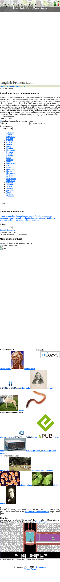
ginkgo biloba (26, 485)
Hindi (8, 161)
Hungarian (10, 163)
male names (29, 216)
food (24, 218)
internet (28, 220)
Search (44, 8)
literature (35, 220)
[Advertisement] (30, 46)
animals (29, 218)
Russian (9, 182)
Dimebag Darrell (33, 451)
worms (21, 410)
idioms (52, 218)
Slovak (9, 186)
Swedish (10, 190)
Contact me (41, 567)
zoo (7, 470)
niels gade (25, 388)
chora (2, 470)
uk (20, 218)
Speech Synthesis (7, 230)
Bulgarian (10, 137)
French (9, 154)
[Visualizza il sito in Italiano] (56, 4)
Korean (9, 171)
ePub (34, 437)
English (9, 148)
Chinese (9, 140)
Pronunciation (19, 86)
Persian (9, 175)
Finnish (9, 152)
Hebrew (9, 160)
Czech (9, 142)
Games (36, 8)
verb (7, 220)
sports (46, 218)
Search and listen (38, 124)
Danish (9, 144)
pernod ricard (6, 437)
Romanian (10, 181)
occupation (38, 218)
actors (49, 216)
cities (10, 218)
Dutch (9, 146)
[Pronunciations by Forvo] (50, 357)
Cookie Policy (30, 569)
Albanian (10, 133)
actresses (4, 218)
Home (2, 86)
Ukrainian (10, 196)
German (9, 156)
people (21, 216)
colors (16, 218)
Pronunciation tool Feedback (37, 512)
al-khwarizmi (5, 369)
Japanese (10, 169)
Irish (8, 165)
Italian (9, 167)
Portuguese (11, 179)
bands (15, 216)
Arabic (9, 135)
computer (20, 220)
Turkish (9, 194)
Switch (4, 203)
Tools (9, 86)
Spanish (9, 188)
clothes (12, 220)
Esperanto (10, 150)
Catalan (9, 139)
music (2, 216)
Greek (8, 158)
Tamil (8, 192)
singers (9, 216)
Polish (9, 177)
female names (41, 216)
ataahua (3, 453)
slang (2, 220)
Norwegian (11, 173)
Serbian (9, 184)
